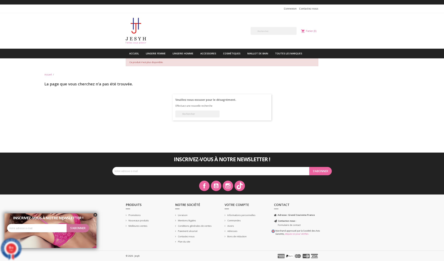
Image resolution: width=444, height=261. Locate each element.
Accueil (134, 53)
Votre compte (237, 205)
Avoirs (230, 225)
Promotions (134, 215)
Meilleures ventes (137, 225)
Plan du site (183, 241)
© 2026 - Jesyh (133, 255)
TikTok (239, 186)
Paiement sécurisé (187, 231)
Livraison (182, 215)
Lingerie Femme (156, 53)
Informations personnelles (241, 215)
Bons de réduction (237, 236)
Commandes (234, 220)
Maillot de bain (257, 53)
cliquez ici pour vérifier (296, 233)
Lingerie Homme (183, 53)
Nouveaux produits (138, 220)
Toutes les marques (288, 53)
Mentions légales (186, 220)
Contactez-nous (308, 8)
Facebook (204, 186)
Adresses (232, 231)
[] (295, 34)
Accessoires (208, 53)
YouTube (216, 186)
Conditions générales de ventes (194, 225)
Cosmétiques (231, 53)
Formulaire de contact (289, 225)
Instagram (228, 186)
